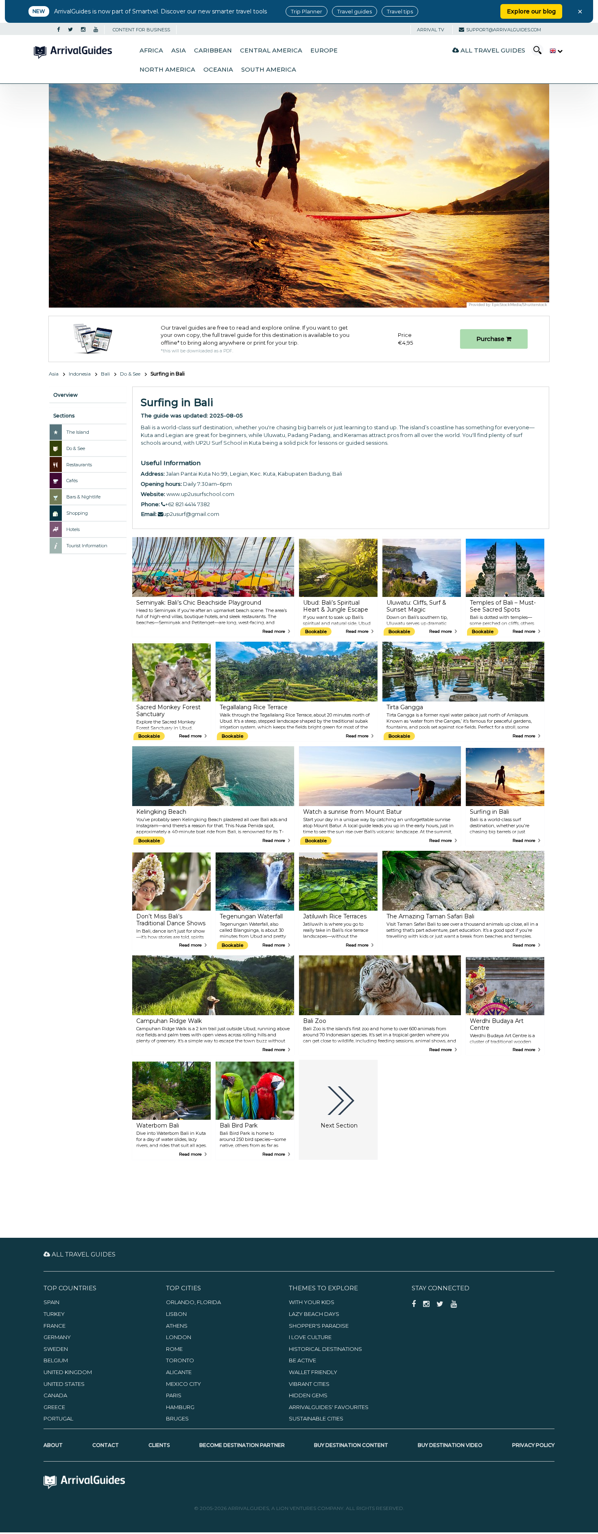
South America (268, 69)
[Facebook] (58, 30)
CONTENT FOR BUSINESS (141, 30)
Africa (151, 50)
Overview (65, 395)
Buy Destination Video (450, 1445)
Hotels (73, 529)
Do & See (130, 374)
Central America (271, 50)
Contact (105, 1445)
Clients (159, 1445)
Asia (178, 50)
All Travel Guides (492, 50)
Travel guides (354, 11)
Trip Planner (306, 11)
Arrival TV (430, 30)
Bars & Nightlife (83, 497)
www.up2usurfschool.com (200, 494)
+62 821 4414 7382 (187, 504)
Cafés (72, 480)
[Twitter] (70, 30)
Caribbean (213, 50)
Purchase (491, 339)
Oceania (218, 69)
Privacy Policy (533, 1445)
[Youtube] (96, 30)
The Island (77, 432)
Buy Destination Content (351, 1445)
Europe (324, 50)
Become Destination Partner (242, 1445)
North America (167, 69)
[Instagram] (83, 30)
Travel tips (400, 11)
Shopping (77, 513)
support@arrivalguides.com (503, 30)
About (53, 1445)
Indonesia (80, 374)
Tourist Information (86, 545)
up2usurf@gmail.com (191, 514)
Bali (105, 374)
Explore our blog (531, 11)
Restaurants (79, 465)
